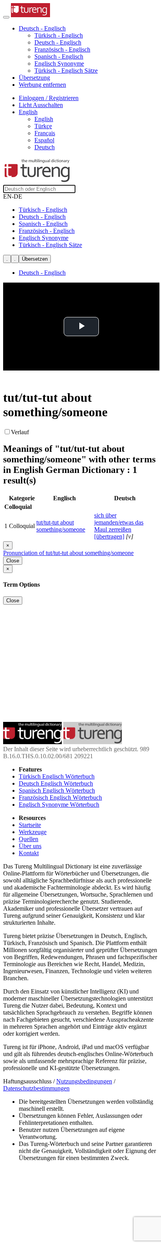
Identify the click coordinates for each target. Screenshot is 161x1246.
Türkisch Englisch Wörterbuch (57, 776)
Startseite (30, 825)
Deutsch (44, 147)
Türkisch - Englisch (58, 35)
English (43, 119)
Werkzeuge (33, 832)
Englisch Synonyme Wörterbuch (59, 804)
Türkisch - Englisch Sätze (66, 70)
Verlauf (20, 432)
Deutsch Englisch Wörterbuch (56, 783)
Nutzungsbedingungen (84, 1081)
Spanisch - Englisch (58, 56)
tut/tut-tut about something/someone (60, 526)
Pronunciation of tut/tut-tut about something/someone (68, 553)
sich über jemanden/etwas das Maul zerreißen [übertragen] (118, 526)
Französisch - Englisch (62, 49)
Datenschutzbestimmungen (36, 1088)
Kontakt (29, 853)
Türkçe (43, 126)
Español (44, 140)
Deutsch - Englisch (57, 42)
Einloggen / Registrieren (49, 98)
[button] (42, 28)
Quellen (28, 839)
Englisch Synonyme (59, 63)
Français (44, 133)
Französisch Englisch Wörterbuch (60, 797)
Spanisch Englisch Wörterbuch (57, 790)
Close (12, 561)
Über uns (30, 846)
